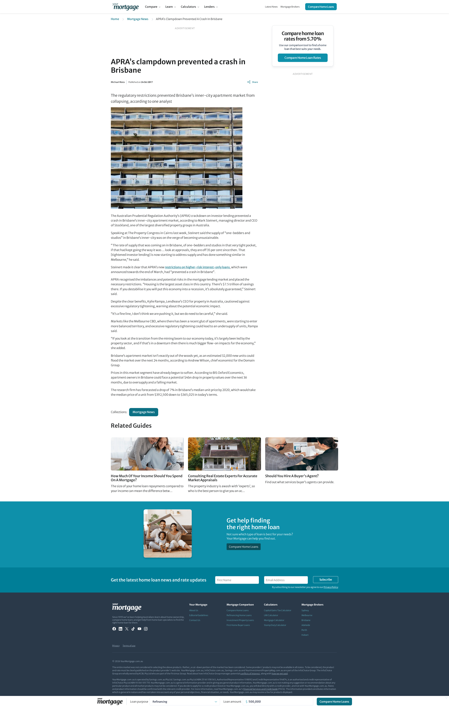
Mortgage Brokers (290, 6)
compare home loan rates (302, 58)
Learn (169, 6)
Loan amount (232, 701)
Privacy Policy (331, 587)
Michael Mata (118, 82)
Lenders (209, 6)
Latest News (271, 6)
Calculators (188, 6)
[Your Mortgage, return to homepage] (125, 7)
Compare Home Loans (321, 6)
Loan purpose (139, 701)
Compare (151, 6)
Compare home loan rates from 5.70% (303, 36)
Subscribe (325, 579)
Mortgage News (137, 19)
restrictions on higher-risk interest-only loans (197, 267)
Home (115, 19)
